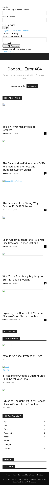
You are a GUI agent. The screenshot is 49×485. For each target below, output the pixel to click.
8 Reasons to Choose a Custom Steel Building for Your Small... (24, 377)
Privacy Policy (11, 475)
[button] (4, 56)
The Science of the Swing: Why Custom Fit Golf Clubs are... (20, 205)
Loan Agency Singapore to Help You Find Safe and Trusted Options (23, 241)
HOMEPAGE (32, 86)
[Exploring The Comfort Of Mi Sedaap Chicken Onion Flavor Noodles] (24, 300)
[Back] (3, 4)
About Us (39, 475)
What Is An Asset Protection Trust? (23, 355)
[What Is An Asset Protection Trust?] (24, 348)
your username (9, 16)
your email (7, 43)
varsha (5, 133)
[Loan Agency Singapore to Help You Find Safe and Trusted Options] (24, 226)
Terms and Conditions (26, 475)
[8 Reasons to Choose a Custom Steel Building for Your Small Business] (24, 369)
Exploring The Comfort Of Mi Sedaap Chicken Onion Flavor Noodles (24, 315)
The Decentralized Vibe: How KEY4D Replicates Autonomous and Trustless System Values (24, 166)
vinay (5, 210)
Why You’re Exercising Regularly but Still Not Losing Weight (23, 278)
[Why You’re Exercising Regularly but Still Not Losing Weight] (24, 263)
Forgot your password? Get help (16, 31)
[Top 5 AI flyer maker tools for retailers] (24, 113)
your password (9, 25)
